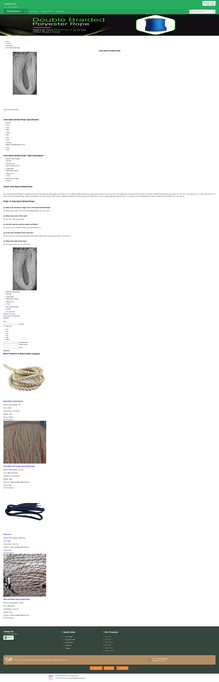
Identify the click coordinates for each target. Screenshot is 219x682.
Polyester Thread (109, 651)
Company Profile (46, 11)
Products (8, 43)
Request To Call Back (9, 313)
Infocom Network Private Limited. (77, 678)
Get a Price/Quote (8, 419)
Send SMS (110, 668)
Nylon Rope (9, 45)
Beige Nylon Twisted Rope (13, 401)
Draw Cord (7, 534)
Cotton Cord (108, 636)
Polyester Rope (109, 648)
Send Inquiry (97, 668)
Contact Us (60, 11)
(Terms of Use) (74, 675)
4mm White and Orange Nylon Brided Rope (19, 466)
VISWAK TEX (11, 5)
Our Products (14, 11)
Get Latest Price (10, 311)
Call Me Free (124, 668)
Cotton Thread (109, 642)
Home (8, 41)
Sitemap (67, 648)
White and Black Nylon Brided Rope (16, 599)
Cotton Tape (108, 639)
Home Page (33, 11)
